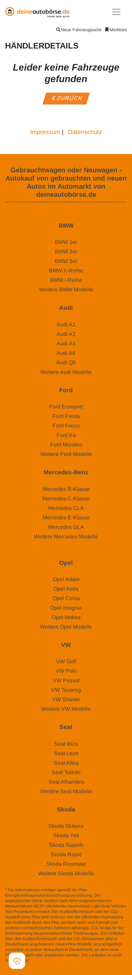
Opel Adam (66, 579)
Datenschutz (85, 132)
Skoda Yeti (66, 835)
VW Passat (66, 680)
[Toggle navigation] (116, 12)
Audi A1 (66, 324)
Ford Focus (66, 425)
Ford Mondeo (66, 444)
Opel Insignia (66, 608)
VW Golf (66, 661)
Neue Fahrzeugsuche (81, 29)
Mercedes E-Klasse (66, 517)
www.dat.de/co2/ (46, 960)
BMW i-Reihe (66, 280)
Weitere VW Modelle (66, 709)
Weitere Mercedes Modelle (66, 536)
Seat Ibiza (66, 744)
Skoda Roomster (66, 864)
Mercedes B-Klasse (66, 489)
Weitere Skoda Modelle (66, 873)
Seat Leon (66, 753)
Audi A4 (66, 343)
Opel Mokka (66, 617)
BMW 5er (66, 261)
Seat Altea (66, 763)
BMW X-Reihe (66, 270)
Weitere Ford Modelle (66, 454)
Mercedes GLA (66, 527)
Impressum (45, 132)
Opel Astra (66, 589)
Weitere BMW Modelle (66, 289)
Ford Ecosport (66, 406)
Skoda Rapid (66, 854)
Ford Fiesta (66, 416)
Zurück (69, 98)
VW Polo (66, 671)
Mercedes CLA (66, 508)
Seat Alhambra (66, 782)
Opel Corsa (66, 598)
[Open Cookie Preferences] (17, 961)
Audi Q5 (66, 362)
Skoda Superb (66, 845)
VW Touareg (66, 690)
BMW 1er (66, 242)
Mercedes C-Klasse (66, 498)
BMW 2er (66, 251)
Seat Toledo (66, 772)
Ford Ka (66, 435)
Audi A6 (66, 353)
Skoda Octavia (66, 826)
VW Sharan (66, 699)
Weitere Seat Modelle (66, 791)
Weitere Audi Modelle (66, 372)
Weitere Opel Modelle (66, 627)
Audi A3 (66, 334)
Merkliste (118, 29)
